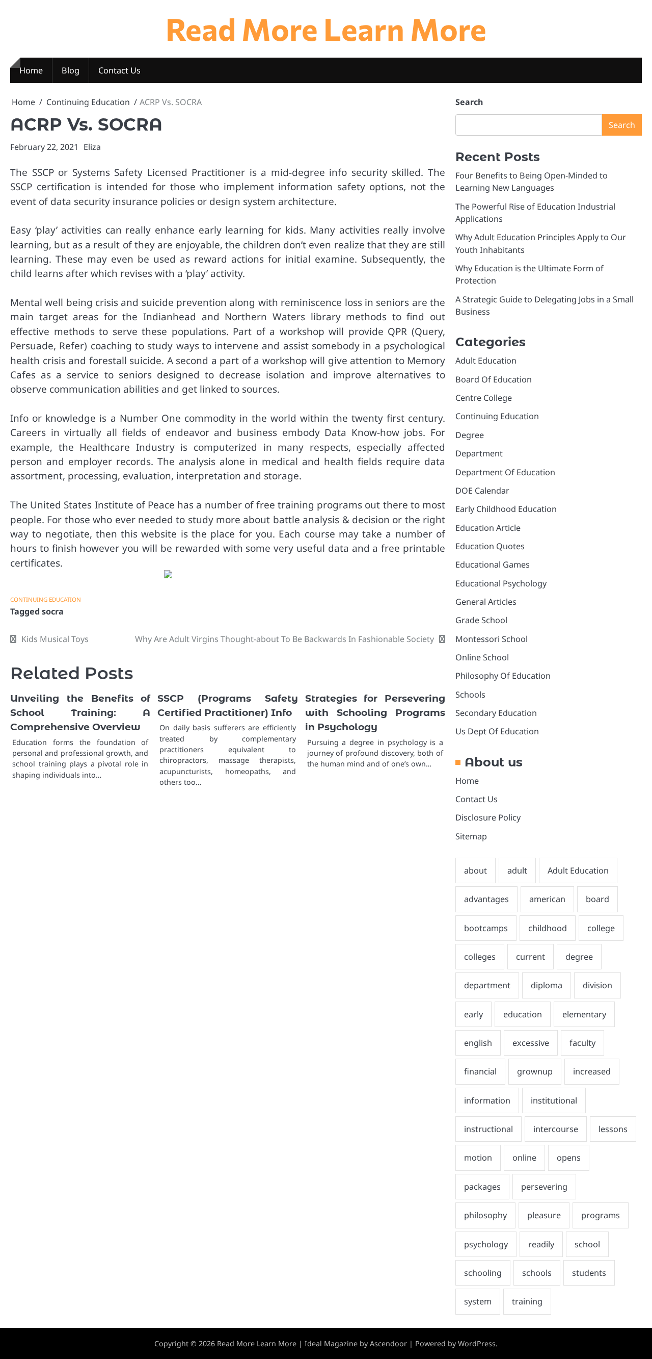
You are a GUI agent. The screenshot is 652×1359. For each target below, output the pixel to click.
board (597, 899)
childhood (547, 928)
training (527, 1301)
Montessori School (491, 639)
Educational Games (492, 564)
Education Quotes (490, 546)
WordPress (477, 1343)
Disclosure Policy (488, 817)
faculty (582, 1042)
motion (478, 1157)
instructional (488, 1129)
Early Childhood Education (506, 509)
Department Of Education (505, 472)
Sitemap (471, 836)
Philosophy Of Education (503, 675)
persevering (544, 1186)
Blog (70, 70)
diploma (546, 985)
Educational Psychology (501, 583)
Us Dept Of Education (497, 731)
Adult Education (486, 360)
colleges (480, 956)
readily (541, 1244)
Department (479, 453)
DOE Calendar (482, 490)
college (601, 928)
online (524, 1157)
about (475, 870)
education (522, 1014)
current (530, 956)
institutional (554, 1100)
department (487, 985)
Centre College (483, 397)
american (547, 899)
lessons (613, 1129)
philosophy (485, 1215)
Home (31, 70)
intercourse (555, 1129)
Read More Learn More (326, 28)
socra (53, 611)
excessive (530, 1042)
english (478, 1042)
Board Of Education (493, 379)
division (597, 985)
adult (517, 870)
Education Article (488, 527)
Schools (470, 694)
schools (537, 1272)
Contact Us (119, 70)
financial (480, 1071)
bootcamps (486, 928)
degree (579, 956)
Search (469, 102)
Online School (482, 657)
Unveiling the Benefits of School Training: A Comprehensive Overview (80, 713)
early (473, 1014)
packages (482, 1186)
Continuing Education (45, 599)
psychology (486, 1244)
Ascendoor (388, 1343)
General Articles (486, 601)
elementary (584, 1014)
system (478, 1301)
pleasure (544, 1215)
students (589, 1272)
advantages (486, 899)
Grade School (481, 620)
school (587, 1244)
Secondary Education (496, 713)
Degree (469, 435)
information (487, 1100)
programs (600, 1215)
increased (592, 1071)
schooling (483, 1272)
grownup (535, 1071)
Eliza (92, 146)
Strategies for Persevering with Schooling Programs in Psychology (375, 713)
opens (569, 1157)
